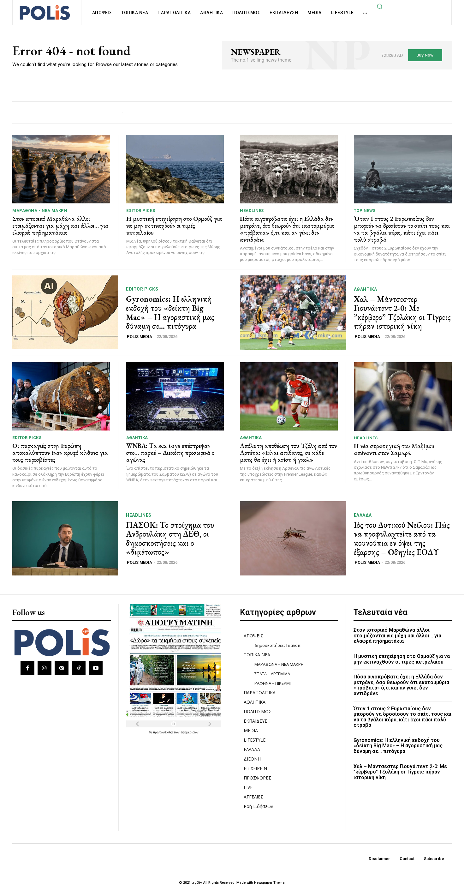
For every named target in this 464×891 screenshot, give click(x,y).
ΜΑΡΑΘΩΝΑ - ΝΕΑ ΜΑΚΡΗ (39, 210)
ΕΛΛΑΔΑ (363, 515)
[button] (379, 6)
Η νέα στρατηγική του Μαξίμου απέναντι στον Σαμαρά (394, 449)
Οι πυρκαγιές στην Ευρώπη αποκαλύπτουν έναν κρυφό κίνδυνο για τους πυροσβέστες (60, 453)
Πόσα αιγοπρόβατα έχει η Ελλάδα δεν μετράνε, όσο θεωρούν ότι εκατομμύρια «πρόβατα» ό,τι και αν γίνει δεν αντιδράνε (287, 229)
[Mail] (61, 668)
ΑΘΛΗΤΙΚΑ (365, 289)
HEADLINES (252, 210)
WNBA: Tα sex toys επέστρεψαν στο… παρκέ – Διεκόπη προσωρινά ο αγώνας (170, 453)
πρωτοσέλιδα (163, 732)
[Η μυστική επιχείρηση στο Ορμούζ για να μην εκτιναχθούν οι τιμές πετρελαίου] (175, 169)
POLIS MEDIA (139, 336)
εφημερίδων (190, 732)
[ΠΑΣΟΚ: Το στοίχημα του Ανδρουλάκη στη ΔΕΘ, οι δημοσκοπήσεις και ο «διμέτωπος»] (65, 538)
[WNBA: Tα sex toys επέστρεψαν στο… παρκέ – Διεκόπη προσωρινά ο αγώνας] (175, 396)
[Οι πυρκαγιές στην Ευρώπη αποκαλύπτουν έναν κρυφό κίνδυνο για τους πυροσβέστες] (61, 396)
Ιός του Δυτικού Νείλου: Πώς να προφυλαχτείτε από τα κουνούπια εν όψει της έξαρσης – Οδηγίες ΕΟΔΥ (402, 538)
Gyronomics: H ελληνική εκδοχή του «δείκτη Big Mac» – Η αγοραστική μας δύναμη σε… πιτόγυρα (170, 312)
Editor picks (140, 210)
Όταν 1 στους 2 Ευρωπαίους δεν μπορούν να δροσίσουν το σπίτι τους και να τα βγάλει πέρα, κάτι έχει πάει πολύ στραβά (402, 229)
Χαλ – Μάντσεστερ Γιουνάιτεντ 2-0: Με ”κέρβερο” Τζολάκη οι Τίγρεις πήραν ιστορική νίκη (402, 313)
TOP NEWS (365, 210)
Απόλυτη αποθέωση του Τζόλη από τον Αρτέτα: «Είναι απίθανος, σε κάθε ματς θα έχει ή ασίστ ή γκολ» (288, 453)
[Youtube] (96, 668)
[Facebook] (27, 668)
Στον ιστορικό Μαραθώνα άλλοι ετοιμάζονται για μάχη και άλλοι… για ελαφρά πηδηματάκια (60, 225)
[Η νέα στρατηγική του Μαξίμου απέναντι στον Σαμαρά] (403, 396)
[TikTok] (79, 668)
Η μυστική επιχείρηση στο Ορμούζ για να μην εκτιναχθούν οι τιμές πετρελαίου (174, 225)
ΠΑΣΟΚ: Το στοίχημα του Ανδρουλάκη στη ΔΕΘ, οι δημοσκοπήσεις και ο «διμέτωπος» (170, 538)
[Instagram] (44, 668)
